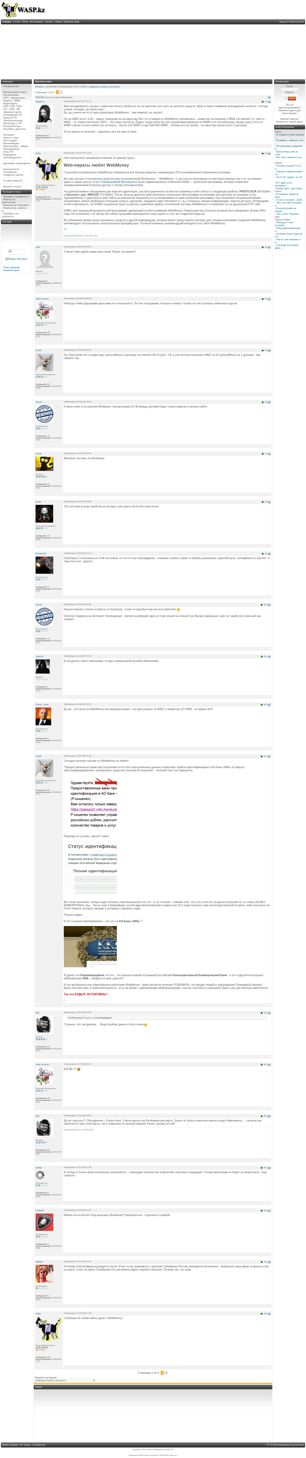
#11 (265, 656)
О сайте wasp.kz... (13, 180)
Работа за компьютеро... (10, 201)
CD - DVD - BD (11, 109)
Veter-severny (42, 299)
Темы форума (11, 267)
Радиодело (9, 154)
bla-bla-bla (41, 553)
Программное (11, 148)
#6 (266, 402)
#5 (266, 350)
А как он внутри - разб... (290, 199)
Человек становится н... (17, 196)
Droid (38, 502)
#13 (265, 756)
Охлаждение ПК (12, 114)
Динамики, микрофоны (16, 163)
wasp (38, 153)
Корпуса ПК (10, 117)
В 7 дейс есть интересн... (283, 184)
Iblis (37, 1013)
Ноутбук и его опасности (10, 215)
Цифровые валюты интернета (104, 87)
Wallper (39, 1262)
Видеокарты (10, 103)
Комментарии (11, 270)
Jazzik (39, 402)
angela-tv (40, 101)
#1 (266, 101)
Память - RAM (11, 100)
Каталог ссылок (12, 186)
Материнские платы (15, 92)
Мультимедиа (11, 143)
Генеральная (11, 86)
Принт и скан (10, 137)
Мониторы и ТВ (12, 123)
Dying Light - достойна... (290, 188)
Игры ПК (8, 151)
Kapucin (40, 656)
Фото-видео (10, 140)
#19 (265, 1262)
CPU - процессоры (14, 97)
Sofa (38, 247)
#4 (266, 299)
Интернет (8, 134)
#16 (265, 1116)
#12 (265, 704)
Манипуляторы (12, 126)
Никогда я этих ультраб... (284, 224)
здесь (300, 121)
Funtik (38, 350)
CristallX (40, 1210)
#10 (265, 605)
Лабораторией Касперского (119, 181)
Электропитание (12, 120)
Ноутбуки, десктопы (14, 128)
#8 (266, 502)
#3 (266, 247)
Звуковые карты (12, 111)
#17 (265, 1168)
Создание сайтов (13, 174)
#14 (265, 1013)
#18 (265, 1210)
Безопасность (11, 169)
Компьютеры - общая (15, 146)
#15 (265, 1064)
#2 (266, 153)
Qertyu (39, 1167)
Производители (12, 157)
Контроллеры (11, 94)
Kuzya (39, 453)
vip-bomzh (78, 236)
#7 (266, 454)
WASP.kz (39, 87)
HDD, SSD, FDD (12, 106)
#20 (265, 1313)
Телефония (10, 171)
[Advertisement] (153, 51)
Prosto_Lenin (42, 704)
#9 (266, 553)
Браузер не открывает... (17, 205)
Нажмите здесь (287, 110)
